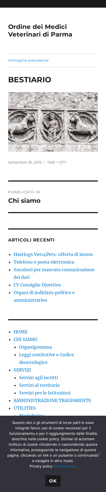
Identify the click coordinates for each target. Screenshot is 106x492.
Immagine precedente (28, 60)
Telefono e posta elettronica (44, 262)
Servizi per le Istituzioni (44, 393)
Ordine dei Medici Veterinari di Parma (40, 30)
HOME (20, 331)
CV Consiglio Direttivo (37, 285)
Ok (53, 481)
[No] (99, 454)
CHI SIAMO (26, 339)
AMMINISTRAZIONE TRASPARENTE (52, 400)
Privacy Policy (65, 466)
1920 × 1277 (56, 162)
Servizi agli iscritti (38, 377)
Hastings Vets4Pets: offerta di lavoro (53, 254)
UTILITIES (25, 408)
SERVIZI (22, 370)
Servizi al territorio (39, 385)
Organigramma (35, 347)
